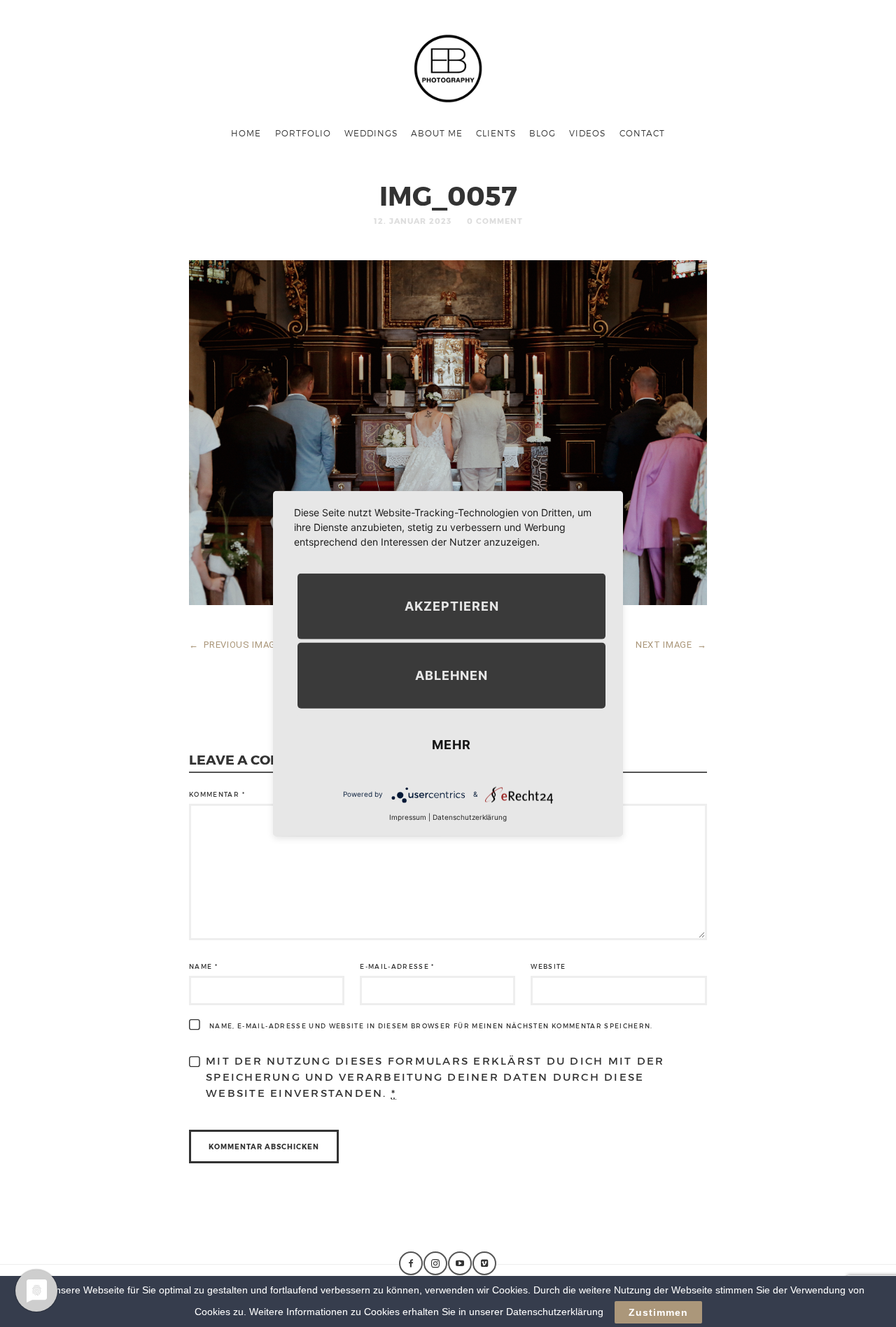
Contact (642, 133)
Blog (542, 133)
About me (437, 133)
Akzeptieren (452, 605)
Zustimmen (658, 1312)
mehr (451, 744)
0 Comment (495, 220)
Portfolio (303, 133)
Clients (496, 133)
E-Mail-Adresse (397, 966)
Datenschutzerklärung (470, 816)
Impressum (407, 816)
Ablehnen (451, 674)
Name (203, 966)
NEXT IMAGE (671, 644)
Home (246, 133)
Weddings (371, 133)
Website (548, 966)
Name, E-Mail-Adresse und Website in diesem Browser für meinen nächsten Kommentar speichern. (431, 1026)
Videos (587, 133)
